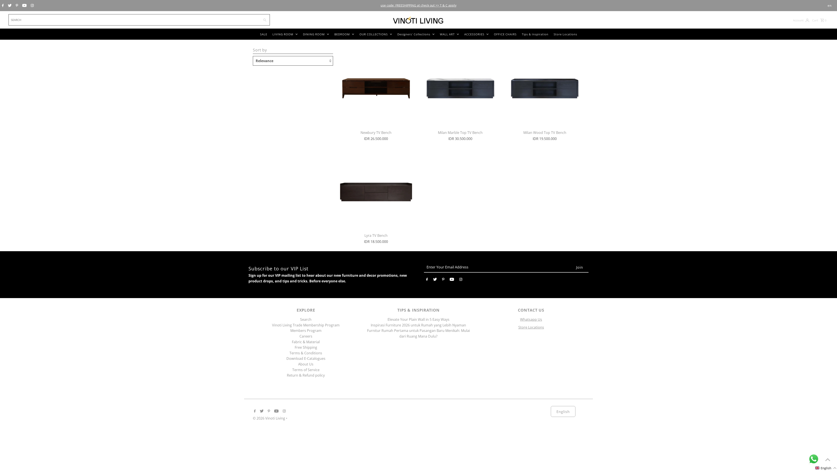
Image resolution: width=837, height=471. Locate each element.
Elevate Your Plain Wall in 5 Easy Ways (418, 319)
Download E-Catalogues (305, 358)
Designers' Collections (413, 34)
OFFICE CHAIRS (505, 34)
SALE (263, 34)
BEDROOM (342, 34)
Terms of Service (306, 369)
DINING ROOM (314, 34)
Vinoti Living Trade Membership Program (306, 325)
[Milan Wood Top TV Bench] (544, 86)
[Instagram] (32, 5)
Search (305, 319)
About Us (305, 364)
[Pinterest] (16, 5)
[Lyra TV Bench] (376, 189)
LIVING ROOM (282, 34)
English (563, 411)
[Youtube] (24, 5)
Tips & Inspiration (535, 34)
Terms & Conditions (305, 353)
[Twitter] (9, 5)
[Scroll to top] (828, 459)
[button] (826, 468)
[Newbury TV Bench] (376, 86)
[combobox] (134, 19)
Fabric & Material (306, 342)
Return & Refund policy (306, 375)
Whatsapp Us (531, 319)
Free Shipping (306, 347)
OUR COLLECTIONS (373, 34)
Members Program (306, 330)
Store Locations (565, 34)
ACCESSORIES (474, 34)
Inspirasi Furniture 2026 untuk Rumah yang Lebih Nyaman (418, 325)
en (830, 5)
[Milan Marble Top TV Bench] (460, 86)
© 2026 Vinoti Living (269, 418)
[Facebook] (2, 5)
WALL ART (447, 34)
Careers (305, 336)
